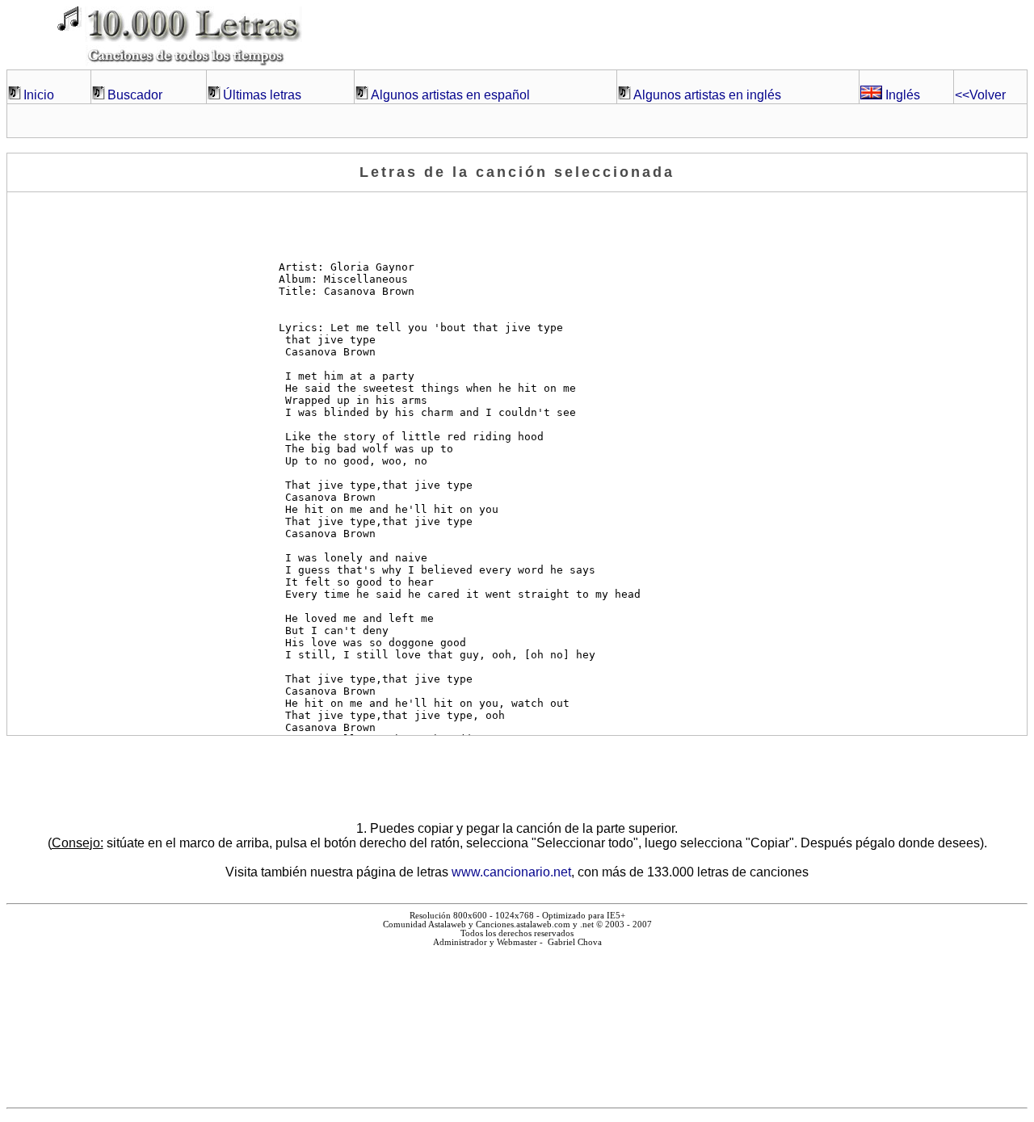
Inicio (38, 95)
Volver (980, 95)
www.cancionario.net (511, 872)
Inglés (901, 95)
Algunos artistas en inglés (707, 95)
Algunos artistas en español (450, 95)
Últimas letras (262, 95)
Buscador (134, 95)
